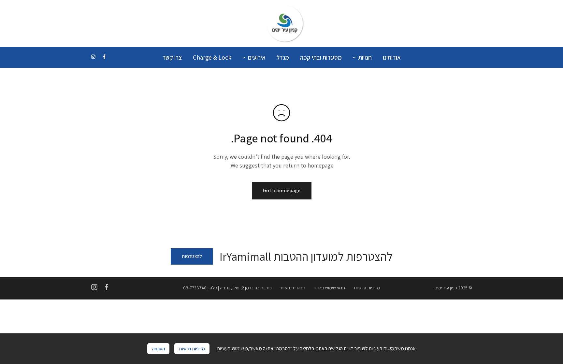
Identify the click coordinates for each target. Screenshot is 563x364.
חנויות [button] (365, 57)
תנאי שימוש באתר (329, 288)
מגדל (283, 57)
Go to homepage (281, 190)
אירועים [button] (257, 57)
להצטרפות (192, 256)
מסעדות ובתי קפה (321, 57)
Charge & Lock (212, 57)
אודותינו (392, 57)
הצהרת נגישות (293, 288)
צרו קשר (172, 57)
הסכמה (158, 348)
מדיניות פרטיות (367, 288)
